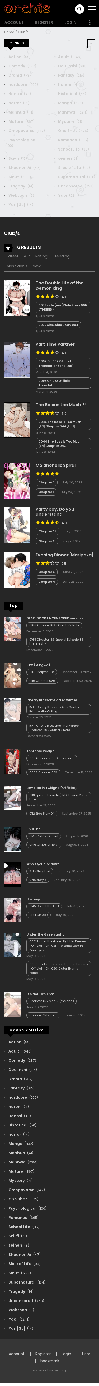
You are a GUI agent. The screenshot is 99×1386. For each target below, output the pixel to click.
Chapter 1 (46, 492)
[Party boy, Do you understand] (17, 524)
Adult (69, 56)
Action (19, 56)
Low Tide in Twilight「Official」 (52, 788)
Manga (70, 103)
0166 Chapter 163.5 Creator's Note (54, 625)
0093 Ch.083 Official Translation (54, 383)
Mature (21, 121)
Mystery (69, 121)
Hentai (19, 93)
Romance (72, 140)
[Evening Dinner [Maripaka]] (17, 570)
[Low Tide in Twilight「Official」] (12, 798)
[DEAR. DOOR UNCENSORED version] (12, 628)
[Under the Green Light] (12, 944)
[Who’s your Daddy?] (12, 874)
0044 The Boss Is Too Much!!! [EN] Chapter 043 (62, 443)
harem (67, 84)
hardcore (23, 84)
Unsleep (33, 899)
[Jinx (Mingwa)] (12, 675)
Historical (71, 93)
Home (9, 32)
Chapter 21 (47, 541)
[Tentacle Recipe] (12, 761)
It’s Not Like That (40, 994)
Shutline (33, 829)
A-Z (27, 256)
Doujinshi (72, 66)
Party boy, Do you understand (55, 511)
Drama (20, 75)
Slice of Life (73, 167)
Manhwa (72, 112)
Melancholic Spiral (56, 465)
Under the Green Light (45, 934)
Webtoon (21, 195)
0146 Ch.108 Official (43, 845)
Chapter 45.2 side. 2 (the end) (51, 1001)
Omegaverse (26, 130)
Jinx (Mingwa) (38, 665)
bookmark (49, 1361)
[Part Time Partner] (17, 359)
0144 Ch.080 (38, 915)
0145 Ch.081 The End (44, 906)
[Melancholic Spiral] (17, 480)
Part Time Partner (55, 344)
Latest (12, 256)
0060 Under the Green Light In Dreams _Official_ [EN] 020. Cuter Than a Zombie (58, 968)
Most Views (17, 266)
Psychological (27, 1208)
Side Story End (39, 871)
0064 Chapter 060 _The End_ (51, 758)
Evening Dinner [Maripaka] (64, 555)
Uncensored (75, 186)
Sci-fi (17, 158)
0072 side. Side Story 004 (58, 325)
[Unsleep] (12, 909)
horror (18, 103)
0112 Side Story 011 (41, 813)
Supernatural (76, 177)
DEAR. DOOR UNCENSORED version (54, 618)
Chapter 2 (47, 482)
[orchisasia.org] (27, 9)
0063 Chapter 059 (43, 772)
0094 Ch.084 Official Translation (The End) (56, 363)
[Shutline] (12, 839)
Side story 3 (37, 880)
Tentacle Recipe (40, 751)
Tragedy (21, 186)
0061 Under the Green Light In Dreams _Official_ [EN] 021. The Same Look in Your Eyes (58, 945)
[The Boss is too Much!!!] (17, 419)
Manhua (20, 112)
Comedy (22, 66)
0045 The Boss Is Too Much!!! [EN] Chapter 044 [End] (61, 424)
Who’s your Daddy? (42, 864)
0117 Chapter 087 (41, 672)
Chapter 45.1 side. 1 (42, 1015)
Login (70, 22)
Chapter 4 (47, 582)
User (86, 1353)
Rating (41, 256)
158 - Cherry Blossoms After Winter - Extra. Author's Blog (55, 709)
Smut (19, 177)
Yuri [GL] (20, 204)
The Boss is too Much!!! (61, 405)
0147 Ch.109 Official (43, 836)
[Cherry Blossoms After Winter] (12, 710)
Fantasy (70, 75)
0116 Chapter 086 (42, 681)
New (37, 266)
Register (44, 22)
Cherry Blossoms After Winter (51, 700)
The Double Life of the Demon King (60, 285)
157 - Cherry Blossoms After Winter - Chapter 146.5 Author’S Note (55, 727)
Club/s (23, 32)
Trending (61, 256)
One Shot (72, 130)
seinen (68, 158)
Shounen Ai (24, 167)
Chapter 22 (47, 531)
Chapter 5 (47, 572)
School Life (73, 149)
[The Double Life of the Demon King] (17, 298)
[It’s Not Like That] (12, 1004)
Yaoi (68, 195)
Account (14, 22)
